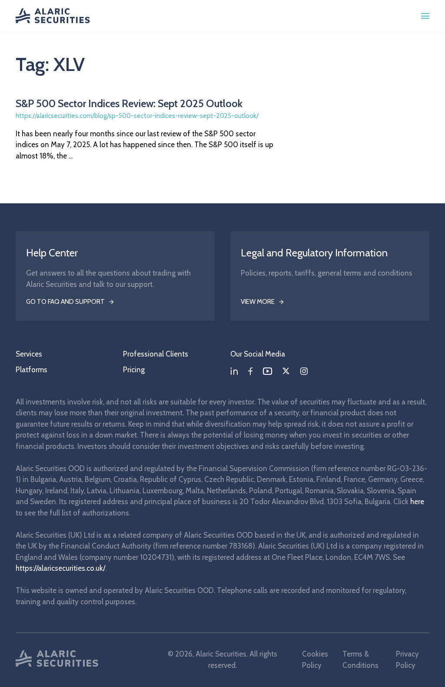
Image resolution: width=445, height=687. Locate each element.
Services (29, 354)
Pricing (134, 369)
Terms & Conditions (360, 660)
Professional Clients (155, 354)
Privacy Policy (407, 660)
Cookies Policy (315, 660)
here (417, 501)
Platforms (31, 369)
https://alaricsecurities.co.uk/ (60, 568)
